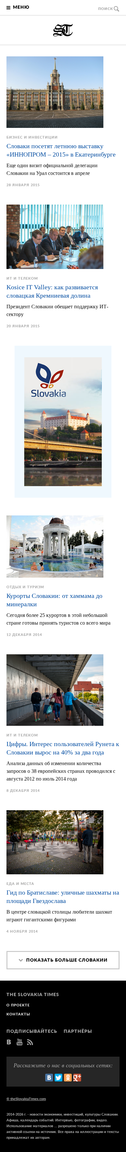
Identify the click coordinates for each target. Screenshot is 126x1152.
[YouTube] (19, 1042)
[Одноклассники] (68, 1077)
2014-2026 (14, 1114)
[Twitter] (58, 1077)
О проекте (18, 1005)
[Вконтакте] (9, 1042)
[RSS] (30, 1042)
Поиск (105, 9)
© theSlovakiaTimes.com (26, 1099)
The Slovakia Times (63, 30)
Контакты (18, 1014)
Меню (21, 7)
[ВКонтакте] (49, 1077)
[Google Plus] (77, 1077)
